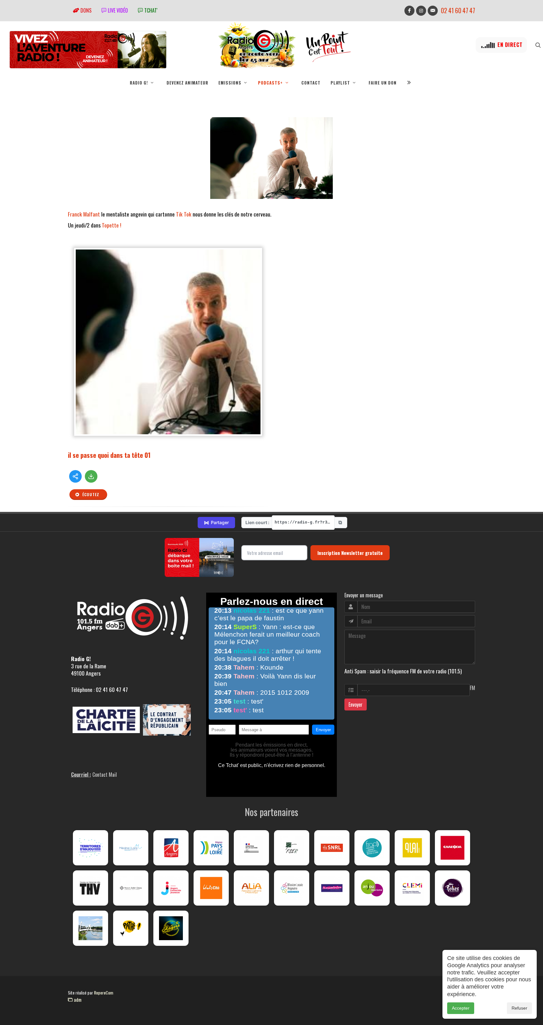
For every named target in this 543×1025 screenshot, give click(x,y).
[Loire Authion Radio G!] (90, 928)
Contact (311, 82)
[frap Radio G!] (372, 848)
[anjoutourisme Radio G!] (372, 888)
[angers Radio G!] (171, 848)
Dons (85, 10)
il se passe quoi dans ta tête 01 (109, 455)
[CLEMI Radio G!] (412, 888)
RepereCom (103, 992)
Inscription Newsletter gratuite (350, 552)
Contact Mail (104, 774)
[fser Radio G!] (291, 848)
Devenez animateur (187, 82)
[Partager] (75, 476)
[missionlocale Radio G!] (291, 888)
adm (77, 999)
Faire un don (383, 82)
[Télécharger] (91, 476)
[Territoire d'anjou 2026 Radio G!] (90, 848)
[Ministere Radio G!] (251, 848)
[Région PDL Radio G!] (211, 848)
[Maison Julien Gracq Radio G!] (131, 888)
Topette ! (112, 225)
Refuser (519, 1008)
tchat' (150, 10)
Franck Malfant (84, 214)
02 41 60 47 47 (458, 10)
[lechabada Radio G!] (452, 848)
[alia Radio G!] (251, 888)
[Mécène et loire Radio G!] (131, 848)
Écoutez (90, 494)
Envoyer (355, 704)
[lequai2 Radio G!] (412, 848)
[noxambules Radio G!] (332, 888)
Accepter (460, 1008)
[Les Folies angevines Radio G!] (452, 888)
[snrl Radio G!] (332, 848)
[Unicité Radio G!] (211, 888)
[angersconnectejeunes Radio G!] (171, 888)
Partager (216, 522)
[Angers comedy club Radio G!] (171, 928)
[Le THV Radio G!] (90, 888)
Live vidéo (117, 10)
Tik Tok (183, 214)
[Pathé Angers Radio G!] (131, 928)
